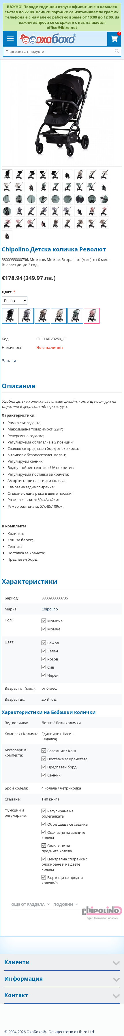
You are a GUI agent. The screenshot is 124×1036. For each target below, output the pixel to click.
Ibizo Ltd (86, 1031)
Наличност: (12, 347)
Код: (5, 338)
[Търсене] (117, 51)
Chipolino (50, 609)
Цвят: (7, 292)
